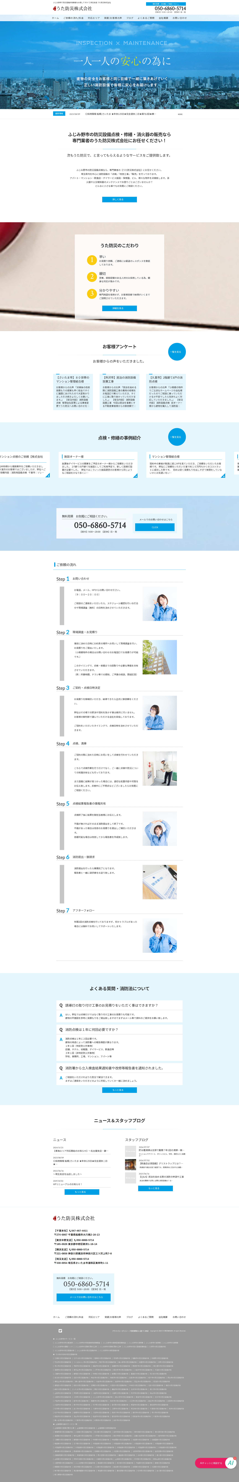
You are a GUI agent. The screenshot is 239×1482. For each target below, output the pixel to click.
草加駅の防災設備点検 (106, 1470)
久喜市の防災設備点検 (62, 1405)
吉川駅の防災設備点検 (165, 1470)
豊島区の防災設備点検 (139, 1374)
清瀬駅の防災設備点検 (62, 1436)
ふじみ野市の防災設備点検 (64, 1350)
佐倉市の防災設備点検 (101, 1416)
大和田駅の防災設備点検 (102, 1443)
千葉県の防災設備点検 (158, 1408)
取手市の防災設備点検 (107, 1362)
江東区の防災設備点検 (62, 1358)
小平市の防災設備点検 (102, 1370)
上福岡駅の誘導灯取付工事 (64, 1428)
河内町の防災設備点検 (121, 1358)
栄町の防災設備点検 (165, 1362)
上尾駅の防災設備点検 (62, 1459)
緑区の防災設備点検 (61, 1389)
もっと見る (118, 1089)
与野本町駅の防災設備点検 (142, 1451)
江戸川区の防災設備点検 (83, 1358)
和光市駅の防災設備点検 (83, 1467)
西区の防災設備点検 (101, 1389)
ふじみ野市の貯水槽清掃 (63, 1343)
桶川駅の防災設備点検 (165, 1455)
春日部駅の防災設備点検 (126, 1470)
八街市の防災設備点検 (101, 1412)
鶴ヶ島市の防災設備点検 (84, 1381)
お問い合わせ (180, 18)
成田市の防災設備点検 (101, 1366)
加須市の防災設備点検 (123, 1381)
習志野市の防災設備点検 (121, 1416)
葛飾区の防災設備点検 (102, 1358)
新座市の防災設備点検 (144, 1397)
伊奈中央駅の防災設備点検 (83, 1459)
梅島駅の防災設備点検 (62, 1443)
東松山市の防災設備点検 (63, 1381)
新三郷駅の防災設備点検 (63, 1474)
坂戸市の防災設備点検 (156, 1377)
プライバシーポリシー (120, 1331)
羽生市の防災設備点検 (142, 1381)
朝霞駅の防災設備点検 (62, 1467)
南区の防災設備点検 (173, 1385)
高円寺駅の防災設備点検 (167, 1436)
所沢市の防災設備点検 (139, 1393)
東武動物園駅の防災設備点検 (84, 1470)
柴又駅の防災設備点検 (102, 1432)
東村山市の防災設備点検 (83, 1370)
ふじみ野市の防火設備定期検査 (135, 1346)
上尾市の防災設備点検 (62, 1393)
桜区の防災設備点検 (81, 1385)
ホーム (55, 18)
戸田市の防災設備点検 (62, 1401)
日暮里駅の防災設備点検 (161, 1439)
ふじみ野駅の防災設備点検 (85, 1463)
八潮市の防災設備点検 (101, 1408)
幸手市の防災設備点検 (82, 1405)
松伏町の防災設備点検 (62, 1408)
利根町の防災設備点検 (160, 1358)
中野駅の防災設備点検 (101, 1439)
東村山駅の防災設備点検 (83, 1436)
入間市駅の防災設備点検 (63, 1463)
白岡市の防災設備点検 (175, 1401)
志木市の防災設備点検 (163, 1397)
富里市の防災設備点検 (147, 1362)
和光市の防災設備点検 (118, 1401)
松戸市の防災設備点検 (62, 1412)
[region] (119, 62)
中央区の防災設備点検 (137, 1385)
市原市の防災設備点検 (82, 1366)
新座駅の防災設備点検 (106, 1463)
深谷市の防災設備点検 (175, 1377)
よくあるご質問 (146, 18)
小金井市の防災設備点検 (143, 1370)
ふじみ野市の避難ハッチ (63, 1346)
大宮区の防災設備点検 (118, 1385)
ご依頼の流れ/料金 (73, 18)
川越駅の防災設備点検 (104, 1459)
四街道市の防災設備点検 (142, 1416)
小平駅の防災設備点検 (102, 1436)
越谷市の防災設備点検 (156, 1401)
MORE (180, 114)
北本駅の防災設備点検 (145, 1455)
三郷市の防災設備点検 (120, 1408)
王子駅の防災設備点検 (82, 1443)
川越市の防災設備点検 (101, 1393)
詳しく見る (118, 199)
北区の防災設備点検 (81, 1377)
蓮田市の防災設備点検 (120, 1389)
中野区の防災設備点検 (101, 1374)
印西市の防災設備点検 (102, 1420)
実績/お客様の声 (113, 18)
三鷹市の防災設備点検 (62, 1374)
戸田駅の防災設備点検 (144, 1463)
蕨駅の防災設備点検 (162, 1463)
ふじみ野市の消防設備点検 (109, 1350)
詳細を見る (118, 308)
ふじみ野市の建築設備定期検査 (114, 1343)
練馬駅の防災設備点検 (82, 1439)
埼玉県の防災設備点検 (139, 1408)
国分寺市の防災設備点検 (122, 1370)
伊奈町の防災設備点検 (82, 1393)
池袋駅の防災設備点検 (141, 1439)
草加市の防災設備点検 (139, 1405)
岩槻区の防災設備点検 (99, 1385)
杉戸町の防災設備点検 (101, 1405)
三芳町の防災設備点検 (157, 1346)
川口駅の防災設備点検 (102, 1467)
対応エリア (94, 18)
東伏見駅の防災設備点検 (143, 1432)
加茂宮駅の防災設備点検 (164, 1451)
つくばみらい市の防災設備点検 (85, 1362)
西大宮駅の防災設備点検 (107, 1455)
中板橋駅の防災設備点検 (121, 1439)
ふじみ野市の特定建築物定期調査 (87, 1343)
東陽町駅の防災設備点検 (63, 1432)
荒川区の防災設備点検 (158, 1374)
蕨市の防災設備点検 (81, 1401)
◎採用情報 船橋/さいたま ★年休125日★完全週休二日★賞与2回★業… (120, 113)
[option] (127, 113)
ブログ (130, 18)
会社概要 (163, 18)
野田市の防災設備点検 (62, 1416)
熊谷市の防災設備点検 (99, 1377)
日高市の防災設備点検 (137, 1377)
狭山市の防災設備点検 (158, 1393)
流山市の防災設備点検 (82, 1416)
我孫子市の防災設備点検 (121, 1412)
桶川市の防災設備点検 (158, 1389)
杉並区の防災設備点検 (163, 1370)
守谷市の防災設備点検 (62, 1362)
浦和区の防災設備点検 (62, 1385)
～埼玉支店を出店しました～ (67, 1172)
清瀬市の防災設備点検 (62, 1370)
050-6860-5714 (170, 8)
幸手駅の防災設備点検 (62, 1470)
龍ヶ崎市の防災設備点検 (127, 1362)
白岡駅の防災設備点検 (141, 1467)
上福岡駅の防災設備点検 (86, 1428)
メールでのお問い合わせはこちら (86, 1297)
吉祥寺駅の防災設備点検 (122, 1432)
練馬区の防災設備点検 (82, 1374)
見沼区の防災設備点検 (161, 1381)
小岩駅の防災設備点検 (83, 1432)
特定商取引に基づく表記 (139, 1331)
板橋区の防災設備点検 (120, 1374)
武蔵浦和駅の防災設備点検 (64, 1455)
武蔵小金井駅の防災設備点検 (145, 1436)
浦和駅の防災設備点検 (62, 1451)
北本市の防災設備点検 (139, 1389)
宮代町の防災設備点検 (120, 1405)
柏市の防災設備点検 (176, 1408)
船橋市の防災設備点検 (82, 1412)
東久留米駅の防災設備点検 (165, 1432)
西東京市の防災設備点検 (142, 1366)
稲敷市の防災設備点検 (141, 1358)
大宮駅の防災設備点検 (121, 1451)
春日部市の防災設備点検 (159, 1405)
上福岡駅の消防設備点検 (107, 1428)
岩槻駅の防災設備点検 (102, 1451)
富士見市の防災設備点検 (124, 1397)
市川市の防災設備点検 (62, 1366)
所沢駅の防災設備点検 (142, 1459)
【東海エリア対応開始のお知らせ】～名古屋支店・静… (80, 1149)
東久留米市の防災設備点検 (163, 1366)
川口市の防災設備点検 (137, 1401)
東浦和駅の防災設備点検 (86, 1455)
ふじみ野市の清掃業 (135, 1343)
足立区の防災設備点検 (62, 1377)
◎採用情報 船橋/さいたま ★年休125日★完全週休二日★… (80, 1161)
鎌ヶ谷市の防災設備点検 (63, 1420)
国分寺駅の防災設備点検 (122, 1436)
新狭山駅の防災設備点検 (162, 1459)
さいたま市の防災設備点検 (82, 1389)
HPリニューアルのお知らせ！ (68, 1183)
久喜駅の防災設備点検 (160, 1467)
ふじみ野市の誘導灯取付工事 (86, 1346)
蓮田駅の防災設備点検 (126, 1455)
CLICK (155, 527)
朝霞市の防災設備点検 (99, 1401)
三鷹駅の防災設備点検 (62, 1439)
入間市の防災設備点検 (62, 1397)
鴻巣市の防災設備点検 (118, 1377)
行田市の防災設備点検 (104, 1381)
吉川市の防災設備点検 (82, 1408)
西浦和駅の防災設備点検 (83, 1451)
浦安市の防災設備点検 (141, 1412)
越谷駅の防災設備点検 (121, 1467)
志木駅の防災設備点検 (125, 1463)
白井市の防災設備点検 (121, 1420)
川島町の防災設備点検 (120, 1393)
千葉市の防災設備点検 (161, 1416)
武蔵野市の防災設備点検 (121, 1366)
